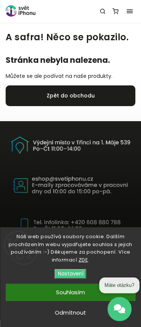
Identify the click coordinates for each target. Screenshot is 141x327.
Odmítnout (70, 312)
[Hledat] (102, 11)
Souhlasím (70, 292)
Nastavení (70, 273)
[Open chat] (120, 309)
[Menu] (129, 11)
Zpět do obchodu (71, 95)
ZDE (83, 259)
